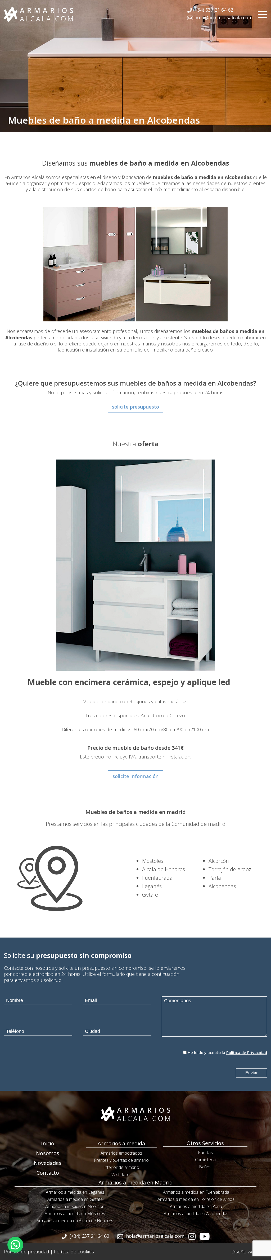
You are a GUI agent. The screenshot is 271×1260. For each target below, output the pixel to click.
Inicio (47, 1143)
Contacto (48, 1172)
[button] (15, 1245)
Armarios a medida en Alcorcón (75, 1206)
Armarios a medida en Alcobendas (196, 1213)
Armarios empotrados (121, 1153)
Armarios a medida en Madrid (135, 1182)
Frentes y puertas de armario (121, 1160)
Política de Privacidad (246, 1052)
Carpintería (205, 1160)
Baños (205, 1167)
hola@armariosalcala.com (223, 17)
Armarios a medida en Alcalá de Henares (75, 1221)
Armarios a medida (121, 1143)
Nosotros (47, 1153)
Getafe (150, 894)
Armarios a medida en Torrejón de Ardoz (195, 1199)
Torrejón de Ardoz (230, 869)
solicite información (135, 776)
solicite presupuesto (135, 407)
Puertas (205, 1152)
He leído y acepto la (227, 1052)
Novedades (47, 1163)
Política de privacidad (26, 1251)
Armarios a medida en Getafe (75, 1199)
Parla (215, 877)
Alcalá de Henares (163, 869)
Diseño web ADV (249, 1251)
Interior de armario (121, 1167)
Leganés (152, 886)
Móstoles (152, 860)
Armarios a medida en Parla (196, 1206)
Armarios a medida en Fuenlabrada (196, 1192)
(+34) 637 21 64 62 (213, 10)
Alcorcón (219, 860)
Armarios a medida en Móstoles (75, 1213)
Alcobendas (222, 886)
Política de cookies (74, 1251)
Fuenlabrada (157, 877)
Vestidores (121, 1174)
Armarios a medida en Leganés (75, 1192)
